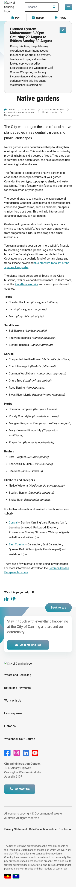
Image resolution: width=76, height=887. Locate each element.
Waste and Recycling (17, 675)
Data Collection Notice (43, 829)
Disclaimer (65, 829)
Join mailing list (30, 645)
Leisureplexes (13, 713)
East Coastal (16, 544)
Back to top (58, 607)
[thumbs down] (13, 599)
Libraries (10, 726)
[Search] (53, 7)
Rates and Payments (17, 688)
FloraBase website (26, 284)
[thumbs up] (6, 599)
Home (11, 109)
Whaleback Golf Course (19, 739)
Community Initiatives (53, 109)
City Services (28, 109)
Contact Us (22, 789)
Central (13, 522)
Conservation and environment (19, 112)
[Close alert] (63, 30)
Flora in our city (49, 112)
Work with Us (12, 700)
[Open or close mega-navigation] (68, 7)
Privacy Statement (15, 829)
